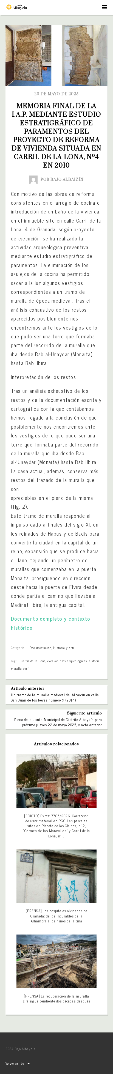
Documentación (40, 647)
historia (94, 660)
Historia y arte (64, 647)
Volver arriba (15, 1063)
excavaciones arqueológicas (67, 660)
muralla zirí (20, 668)
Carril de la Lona (33, 660)
